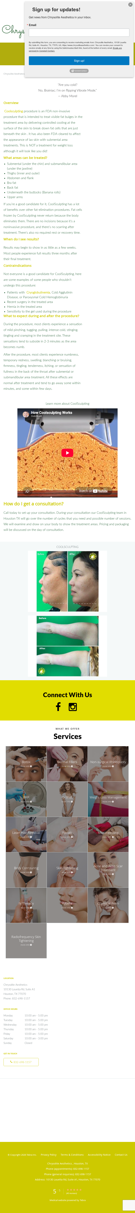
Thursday (26, 1029)
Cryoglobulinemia (38, 292)
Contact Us (121, 1154)
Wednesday (26, 1025)
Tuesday (26, 1020)
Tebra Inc (31, 1154)
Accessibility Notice (99, 1154)
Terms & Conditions (72, 1154)
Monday (26, 1015)
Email (32, 25)
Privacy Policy (48, 1154)
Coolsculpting (13, 111)
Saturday (26, 1038)
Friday (26, 1034)
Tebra (83, 1200)
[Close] (130, 4)
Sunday (18, 1043)
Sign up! (79, 61)
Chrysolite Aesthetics (14, 73)
